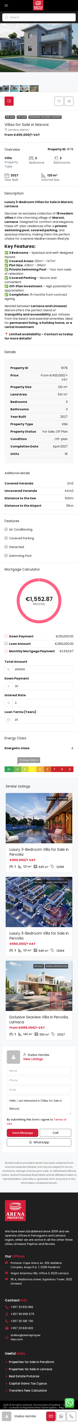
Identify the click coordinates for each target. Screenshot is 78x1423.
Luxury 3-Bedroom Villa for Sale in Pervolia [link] (39, 852)
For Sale (10, 117)
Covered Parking (21, 538)
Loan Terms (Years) (20, 712)
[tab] (9, 101)
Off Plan (21, 117)
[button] (59, 101)
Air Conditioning (20, 529)
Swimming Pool (20, 556)
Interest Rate (15, 695)
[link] (39, 818)
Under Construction (56, 882)
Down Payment (17, 678)
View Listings (33, 1059)
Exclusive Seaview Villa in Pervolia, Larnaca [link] (39, 1020)
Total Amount (16, 662)
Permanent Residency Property (45, 117)
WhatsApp (41, 1142)
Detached (16, 547)
